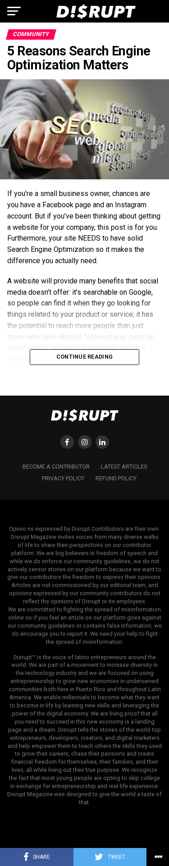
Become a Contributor (56, 466)
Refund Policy (116, 478)
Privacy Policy (63, 478)
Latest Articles (124, 466)
